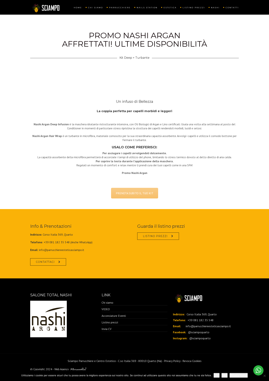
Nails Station (147, 7)
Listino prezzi (194, 7)
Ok (216, 375)
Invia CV (106, 329)
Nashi (215, 7)
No (224, 375)
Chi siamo (95, 7)
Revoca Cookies (191, 361)
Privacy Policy (172, 361)
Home (78, 7)
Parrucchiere (120, 7)
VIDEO (106, 309)
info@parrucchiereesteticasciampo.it (61, 250)
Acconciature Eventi (114, 316)
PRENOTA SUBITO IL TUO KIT (134, 193)
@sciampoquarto (198, 332)
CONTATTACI (45, 262)
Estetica (170, 7)
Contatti (232, 7)
